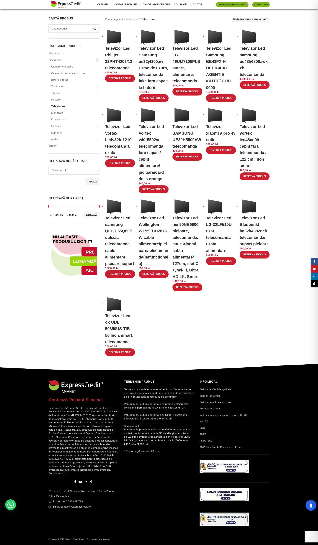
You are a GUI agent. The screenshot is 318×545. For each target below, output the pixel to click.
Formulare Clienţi (210, 408)
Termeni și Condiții (210, 395)
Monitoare (57, 112)
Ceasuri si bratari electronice (68, 73)
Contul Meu (261, 4)
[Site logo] (66, 4)
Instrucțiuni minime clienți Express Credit (223, 415)
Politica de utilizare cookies (215, 402)
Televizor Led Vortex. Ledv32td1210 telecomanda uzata (118, 139)
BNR (202, 427)
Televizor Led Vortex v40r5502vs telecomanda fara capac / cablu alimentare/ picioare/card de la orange (151, 152)
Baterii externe (59, 79)
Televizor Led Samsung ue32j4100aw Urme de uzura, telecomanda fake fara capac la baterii (153, 68)
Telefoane (57, 86)
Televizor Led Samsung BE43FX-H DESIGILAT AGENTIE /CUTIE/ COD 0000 (218, 68)
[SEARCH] (95, 28)
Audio (54, 139)
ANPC (203, 434)
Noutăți (204, 421)
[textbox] (74, 170)
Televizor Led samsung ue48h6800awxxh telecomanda (254, 61)
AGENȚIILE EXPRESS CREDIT (232, 4)
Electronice (54, 59)
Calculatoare (58, 119)
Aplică (93, 181)
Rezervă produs (120, 78)
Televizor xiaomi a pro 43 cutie (220, 133)
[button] (10, 504)
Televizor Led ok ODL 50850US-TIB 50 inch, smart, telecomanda (119, 328)
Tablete (55, 92)
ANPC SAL (206, 440)
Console (56, 125)
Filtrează (91, 215)
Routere (56, 99)
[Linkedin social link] (86, 482)
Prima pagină (113, 19)
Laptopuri (56, 132)
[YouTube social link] (80, 482)
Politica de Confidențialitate (215, 389)
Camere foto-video (62, 66)
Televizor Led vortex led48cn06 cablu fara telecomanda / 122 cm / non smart (253, 146)
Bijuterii (52, 145)
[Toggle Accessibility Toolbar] (311, 505)
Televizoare (58, 106)
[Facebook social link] (75, 482)
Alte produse (55, 53)
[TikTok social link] (91, 482)
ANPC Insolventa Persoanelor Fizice (221, 447)
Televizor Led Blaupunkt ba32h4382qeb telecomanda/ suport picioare (254, 231)
